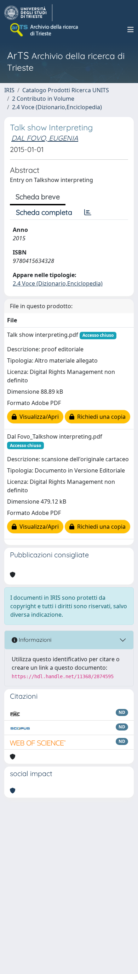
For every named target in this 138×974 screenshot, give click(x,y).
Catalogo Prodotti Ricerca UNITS (65, 90)
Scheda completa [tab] (44, 212)
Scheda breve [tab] (38, 196)
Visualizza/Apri (38, 417)
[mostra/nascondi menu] (130, 29)
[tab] (87, 212)
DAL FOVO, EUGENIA (44, 138)
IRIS (9, 90)
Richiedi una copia (100, 417)
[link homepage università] (44, 29)
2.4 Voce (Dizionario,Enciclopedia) (57, 107)
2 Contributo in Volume (43, 98)
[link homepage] (28, 12)
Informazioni (34, 639)
